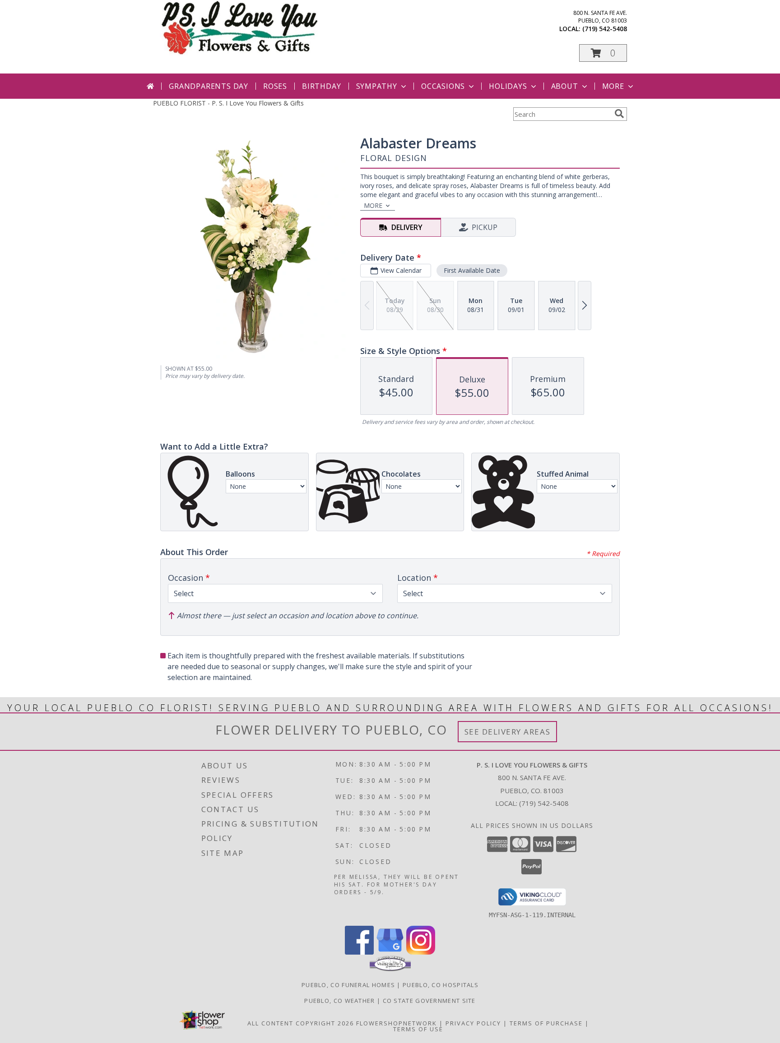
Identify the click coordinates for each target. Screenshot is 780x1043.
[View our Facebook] (359, 952)
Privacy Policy (473, 1023)
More (613, 86)
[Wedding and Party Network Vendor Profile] (390, 969)
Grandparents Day (208, 86)
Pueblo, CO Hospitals (440, 985)
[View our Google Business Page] (390, 952)
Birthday (321, 86)
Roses (275, 86)
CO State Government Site (429, 1001)
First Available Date (472, 270)
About (564, 86)
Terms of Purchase (546, 1023)
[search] (619, 114)
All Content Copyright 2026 (300, 1023)
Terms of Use (418, 1029)
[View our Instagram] (420, 952)
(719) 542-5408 (604, 28)
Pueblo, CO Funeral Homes (348, 985)
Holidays (508, 86)
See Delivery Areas (507, 731)
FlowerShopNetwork (396, 1023)
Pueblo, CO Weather (339, 1001)
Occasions (443, 86)
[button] (603, 53)
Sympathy (376, 86)
